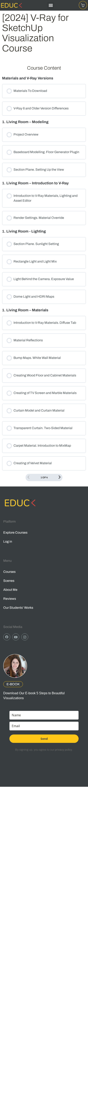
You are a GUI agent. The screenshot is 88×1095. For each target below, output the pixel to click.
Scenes (8, 580)
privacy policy (63, 749)
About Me (10, 589)
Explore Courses (15, 532)
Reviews (9, 598)
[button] (50, 5)
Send (44, 739)
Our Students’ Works (18, 607)
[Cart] (83, 5)
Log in (7, 541)
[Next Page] (59, 477)
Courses (9, 571)
